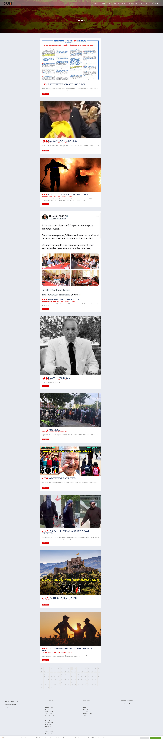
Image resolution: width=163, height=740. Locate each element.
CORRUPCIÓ (48, 726)
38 (48, 674)
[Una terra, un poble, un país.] (70, 572)
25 (65, 671)
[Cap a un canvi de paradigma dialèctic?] (70, 175)
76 (55, 679)
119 (78, 684)
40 (55, 674)
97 (65, 682)
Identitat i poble (50, 715)
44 (68, 674)
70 (95, 676)
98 (68, 682)
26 (68, 671)
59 (58, 676)
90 (41, 682)
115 (65, 684)
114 (61, 684)
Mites (84, 707)
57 (51, 676)
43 (65, 674)
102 (82, 682)
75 (51, 679)
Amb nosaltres (49, 707)
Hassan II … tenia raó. (59, 378)
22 (54, 671)
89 (98, 679)
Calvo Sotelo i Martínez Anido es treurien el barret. (68, 649)
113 (58, 684)
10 (75, 668)
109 (45, 684)
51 (92, 674)
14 (88, 668)
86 (88, 679)
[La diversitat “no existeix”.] (70, 461)
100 (75, 682)
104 (89, 682)
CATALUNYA (48, 717)
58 (55, 676)
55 (44, 676)
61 (65, 676)
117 (72, 684)
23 (58, 671)
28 (75, 671)
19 (44, 671)
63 (71, 676)
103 (85, 682)
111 (51, 684)
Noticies (47, 706)
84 (82, 679)
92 (48, 682)
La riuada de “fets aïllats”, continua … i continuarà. (65, 532)
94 (55, 682)
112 (55, 684)
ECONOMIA (48, 724)
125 (99, 684)
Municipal (85, 709)
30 (82, 671)
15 (92, 668)
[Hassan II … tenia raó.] (70, 345)
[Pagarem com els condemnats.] (70, 254)
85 (85, 679)
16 (95, 668)
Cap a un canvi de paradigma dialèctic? (68, 194)
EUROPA (47, 718)
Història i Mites (49, 731)
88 (95, 679)
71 (98, 676)
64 (75, 676)
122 (88, 684)
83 (78, 679)
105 (92, 682)
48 (82, 674)
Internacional (56, 86)
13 (85, 668)
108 (41, 684)
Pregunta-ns (48, 733)
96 (61, 682)
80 (68, 679)
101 (78, 682)
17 (98, 668)
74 (48, 679)
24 (61, 671)
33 (92, 671)
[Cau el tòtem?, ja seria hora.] (70, 119)
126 (41, 687)
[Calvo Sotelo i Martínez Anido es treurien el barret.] (70, 629)
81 (71, 679)
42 (61, 674)
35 (98, 671)
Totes (65, 86)
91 (44, 682)
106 (95, 682)
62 (68, 676)
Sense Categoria (87, 713)
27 (71, 671)
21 (51, 671)
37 (44, 674)
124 (95, 684)
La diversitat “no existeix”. (62, 478)
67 (85, 676)
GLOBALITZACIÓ (49, 722)
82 (75, 679)
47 (78, 674)
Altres (51, 86)
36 (41, 674)
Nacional (61, 86)
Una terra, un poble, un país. (63, 598)
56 (48, 676)
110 (48, 684)
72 (41, 679)
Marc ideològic (49, 713)
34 (95, 671)
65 (78, 676)
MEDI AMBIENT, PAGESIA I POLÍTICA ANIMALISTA (57, 730)
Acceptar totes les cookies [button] (156, 737)
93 (51, 682)
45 (71, 674)
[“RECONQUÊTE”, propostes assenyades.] (70, 60)
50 (88, 674)
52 (95, 674)
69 (92, 676)
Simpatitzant (49, 711)
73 (44, 679)
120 (82, 684)
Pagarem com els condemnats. (63, 299)
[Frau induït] (70, 410)
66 (82, 676)
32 (88, 671)
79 (65, 679)
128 (48, 687)
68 (88, 676)
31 (85, 671)
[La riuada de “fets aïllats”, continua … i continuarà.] (70, 511)
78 (61, 679)
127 (45, 687)
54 (41, 676)
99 (71, 682)
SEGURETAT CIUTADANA (51, 728)
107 (99, 682)
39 (51, 674)
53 (98, 674)
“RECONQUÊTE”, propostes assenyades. (66, 84)
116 (68, 684)
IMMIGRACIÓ (48, 720)
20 (48, 671)
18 (41, 671)
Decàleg (47, 704)
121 (85, 684)
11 (78, 668)
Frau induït (54, 430)
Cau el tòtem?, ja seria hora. (62, 141)
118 (75, 684)
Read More (45, 93)
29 (78, 671)
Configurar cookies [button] (144, 737)
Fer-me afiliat (49, 709)
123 (92, 684)
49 (85, 674)
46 (75, 674)
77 (58, 679)
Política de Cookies (10, 707)
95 (58, 682)
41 (58, 674)
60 (61, 676)
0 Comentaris (70, 86)
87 (92, 679)
